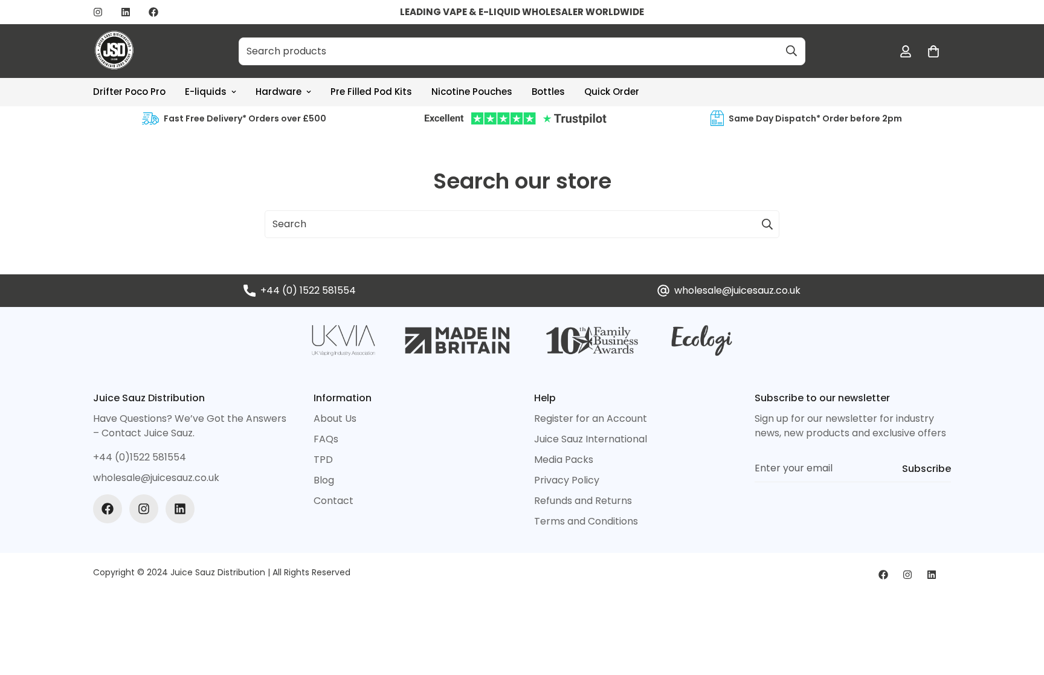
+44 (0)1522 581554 (139, 457)
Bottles (548, 91)
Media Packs (563, 460)
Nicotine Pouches (471, 91)
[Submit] (791, 50)
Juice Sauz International (590, 439)
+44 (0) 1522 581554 (308, 290)
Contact (333, 501)
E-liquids (206, 91)
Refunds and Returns (583, 501)
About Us (335, 418)
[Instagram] (98, 12)
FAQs (326, 439)
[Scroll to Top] (1020, 609)
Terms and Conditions (586, 521)
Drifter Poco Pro (129, 91)
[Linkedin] (125, 12)
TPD (323, 460)
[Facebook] (153, 12)
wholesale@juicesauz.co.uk (737, 290)
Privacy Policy (566, 480)
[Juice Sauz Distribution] (114, 51)
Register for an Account (590, 418)
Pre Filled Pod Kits (371, 91)
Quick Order (611, 91)
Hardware (278, 91)
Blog (324, 480)
